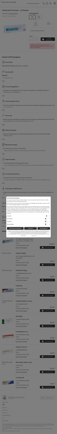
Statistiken (9, 221)
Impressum (33, 235)
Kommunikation (10, 224)
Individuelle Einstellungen (15, 228)
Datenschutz (23, 235)
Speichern (30, 228)
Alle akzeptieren (43, 228)
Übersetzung (9, 218)
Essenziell (9, 216)
